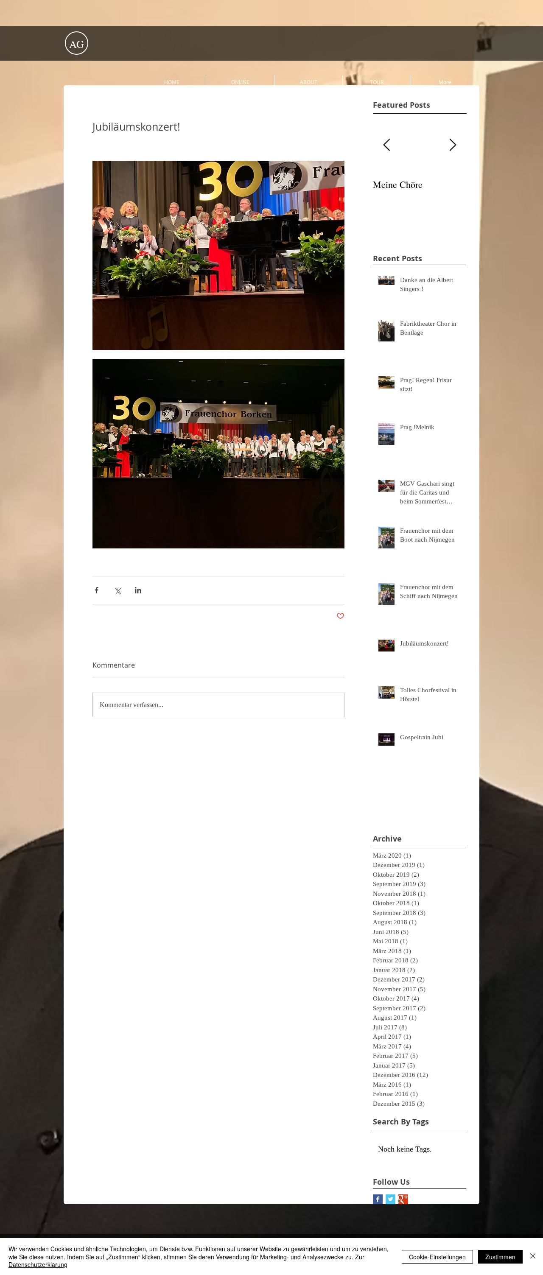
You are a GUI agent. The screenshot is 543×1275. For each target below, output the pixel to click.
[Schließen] (533, 1256)
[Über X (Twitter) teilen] (117, 590)
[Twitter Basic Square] (390, 1199)
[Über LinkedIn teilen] (138, 590)
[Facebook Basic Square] (378, 1199)
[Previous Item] (386, 145)
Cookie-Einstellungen (437, 1257)
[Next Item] (452, 145)
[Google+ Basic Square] (403, 1199)
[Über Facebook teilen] (96, 590)
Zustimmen (500, 1257)
